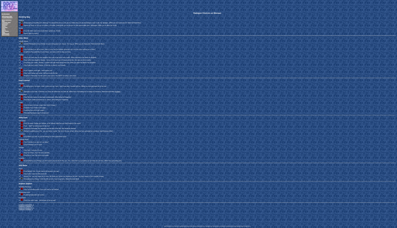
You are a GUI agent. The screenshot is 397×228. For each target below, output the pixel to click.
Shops (4, 29)
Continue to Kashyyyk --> (26, 208)
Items (3, 28)
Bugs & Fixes (5, 34)
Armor (4, 26)
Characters (5, 23)
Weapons (4, 25)
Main (3, 21)
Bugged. (117, 91)
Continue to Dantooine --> (26, 205)
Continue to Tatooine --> (26, 206)
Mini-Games (5, 31)
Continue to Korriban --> (26, 209)
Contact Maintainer (7, 17)
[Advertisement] (201, 216)
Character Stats (6, 22)
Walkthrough (5, 33)
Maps (3, 32)
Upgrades (4, 27)
